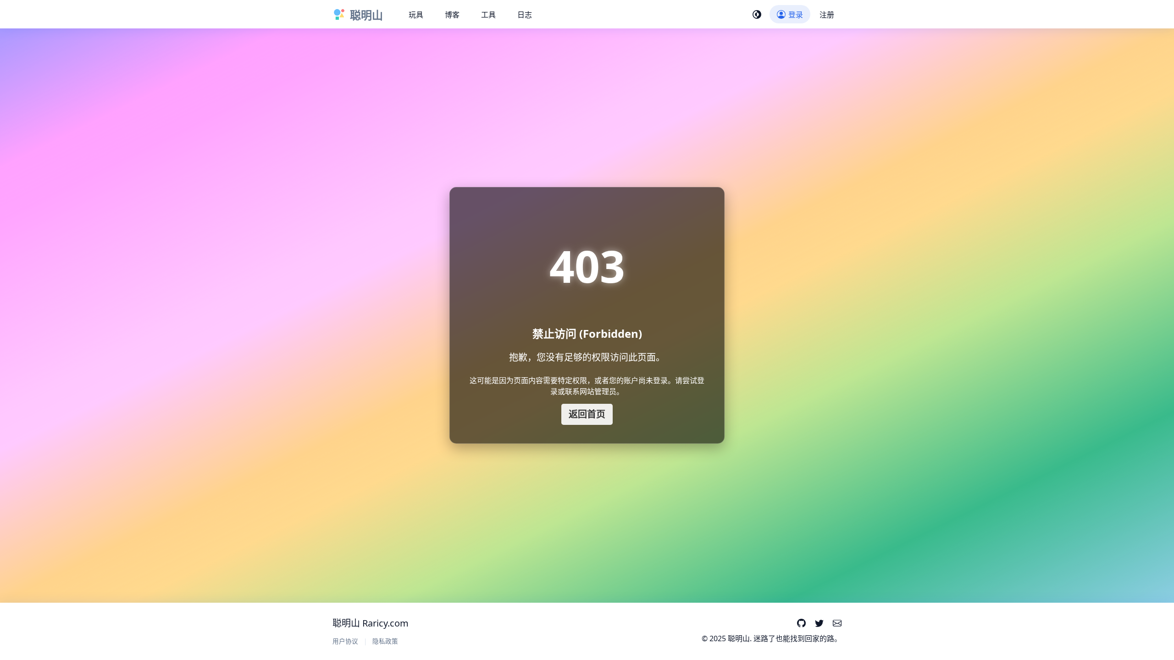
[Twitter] (819, 624)
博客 (452, 15)
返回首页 (587, 414)
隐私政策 (385, 641)
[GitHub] (801, 624)
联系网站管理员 (590, 391)
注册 (827, 15)
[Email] (837, 624)
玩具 (416, 15)
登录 (795, 15)
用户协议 (345, 641)
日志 (524, 15)
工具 (488, 15)
